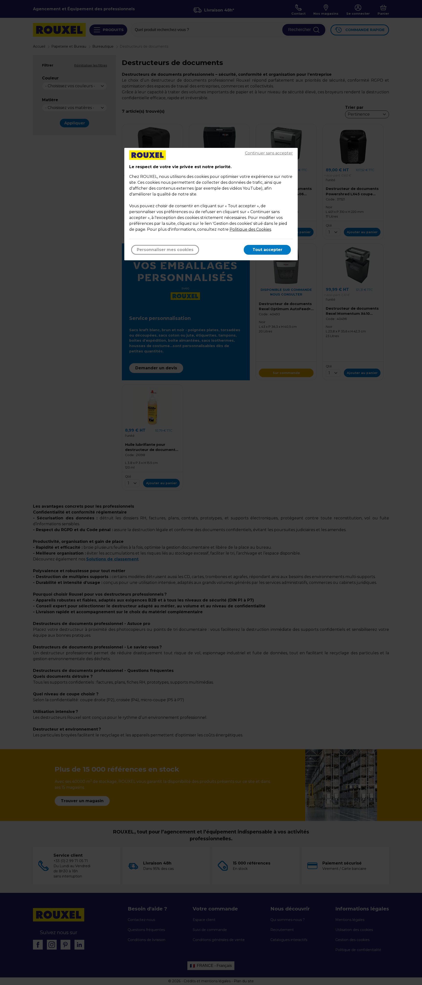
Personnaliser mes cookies (165, 249)
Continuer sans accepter (269, 153)
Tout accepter (267, 249)
